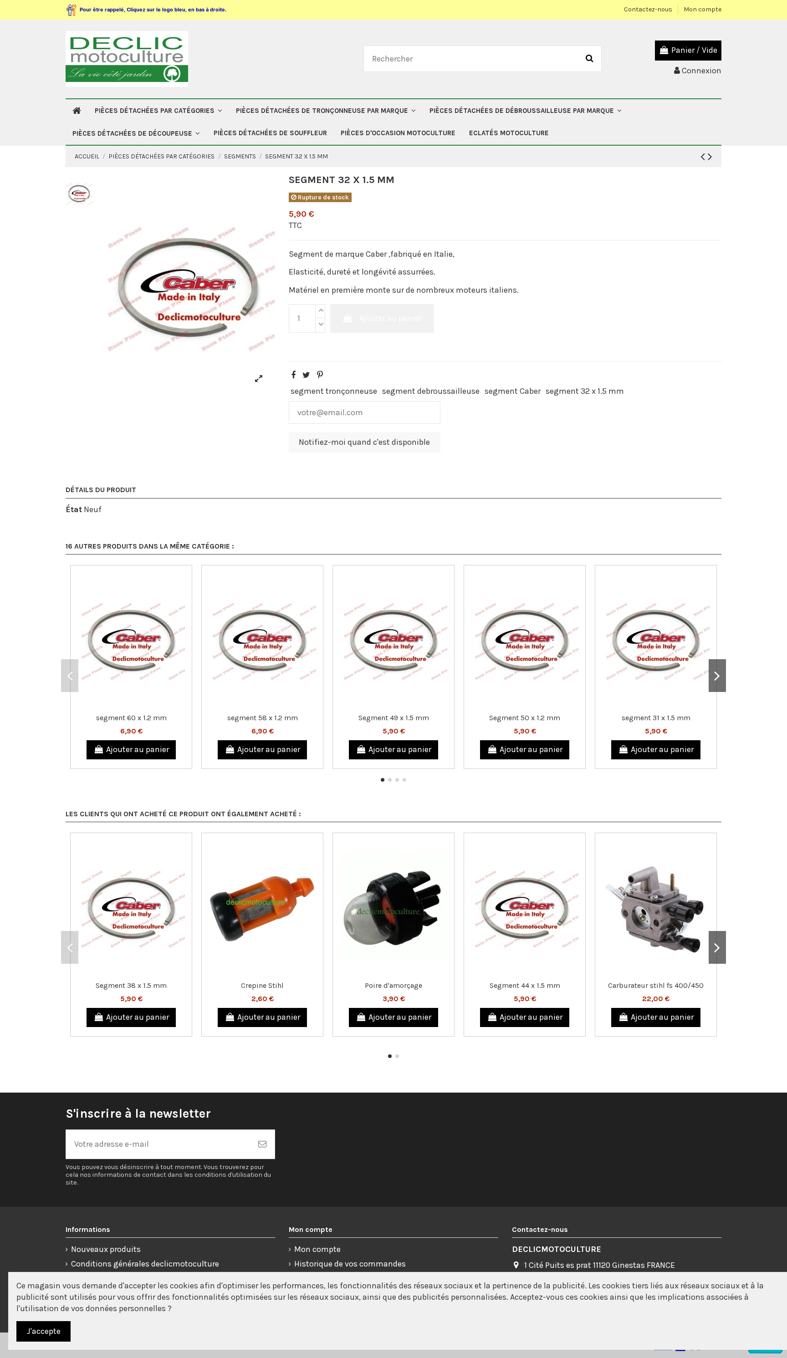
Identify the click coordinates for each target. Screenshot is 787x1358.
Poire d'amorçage (393, 985)
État (74, 509)
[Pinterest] (320, 375)
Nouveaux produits (106, 1249)
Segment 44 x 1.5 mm (525, 985)
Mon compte (702, 9)
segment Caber (513, 391)
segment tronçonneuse (334, 391)
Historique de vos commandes (350, 1264)
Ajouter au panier (390, 318)
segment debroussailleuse (431, 391)
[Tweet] (306, 375)
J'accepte (44, 1331)
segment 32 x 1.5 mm (585, 391)
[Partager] (293, 375)
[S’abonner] (262, 1144)
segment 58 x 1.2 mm (262, 717)
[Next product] (710, 156)
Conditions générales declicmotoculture (145, 1264)
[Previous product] (704, 156)
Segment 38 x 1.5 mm (131, 985)
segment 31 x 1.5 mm (656, 717)
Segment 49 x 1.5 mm (393, 717)
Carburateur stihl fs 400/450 (656, 985)
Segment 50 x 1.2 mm (524, 717)
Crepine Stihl (262, 985)
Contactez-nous (649, 9)
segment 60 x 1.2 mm (131, 717)
